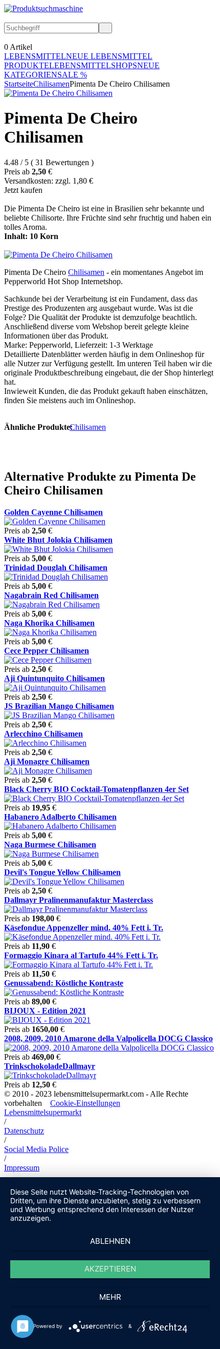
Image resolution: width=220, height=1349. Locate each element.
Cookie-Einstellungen (85, 1103)
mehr (110, 1297)
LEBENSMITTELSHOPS (93, 65)
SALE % (72, 74)
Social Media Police (36, 1149)
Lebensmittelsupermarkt (42, 1112)
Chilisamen (51, 84)
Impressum (21, 1167)
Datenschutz (24, 1130)
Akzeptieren (110, 1269)
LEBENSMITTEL (35, 56)
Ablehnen (110, 1241)
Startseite (18, 84)
